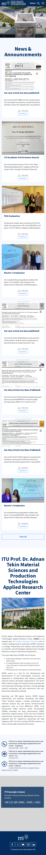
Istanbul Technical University (26, 641)
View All (23, 536)
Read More (23, 114)
